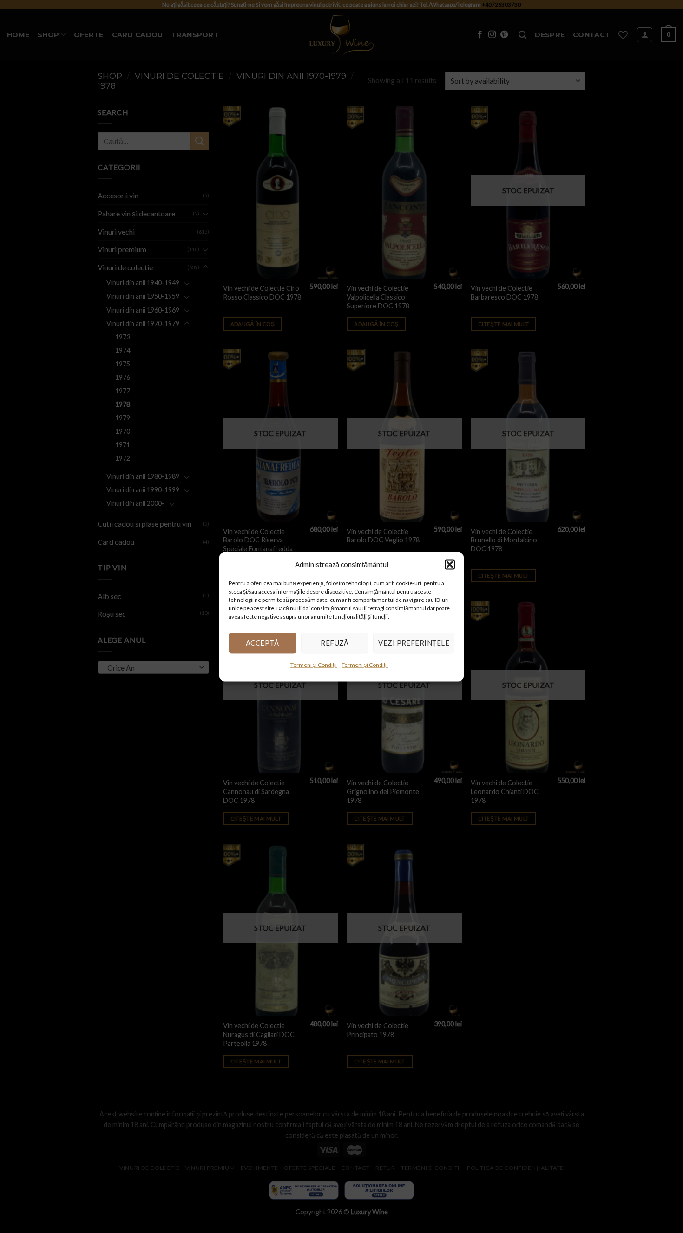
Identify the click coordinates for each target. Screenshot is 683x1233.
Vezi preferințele (413, 643)
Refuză (335, 643)
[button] (449, 564)
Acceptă (262, 643)
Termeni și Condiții (313, 664)
